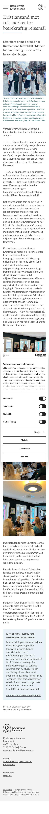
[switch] (42, 406)
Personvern (7, 789)
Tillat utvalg (24, 448)
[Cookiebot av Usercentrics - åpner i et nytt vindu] (35, 355)
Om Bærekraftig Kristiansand (17, 761)
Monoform (35, 794)
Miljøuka (7, 775)
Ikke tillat (24, 456)
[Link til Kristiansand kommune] (42, 7)
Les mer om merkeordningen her (23, 695)
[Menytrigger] (5, 7)
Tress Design (14, 794)
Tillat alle (24, 440)
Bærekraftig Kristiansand (17, 7)
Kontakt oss (9, 764)
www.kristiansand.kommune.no (18, 750)
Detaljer (37, 432)
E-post (22, 747)
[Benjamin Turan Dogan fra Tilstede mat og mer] (24, 508)
